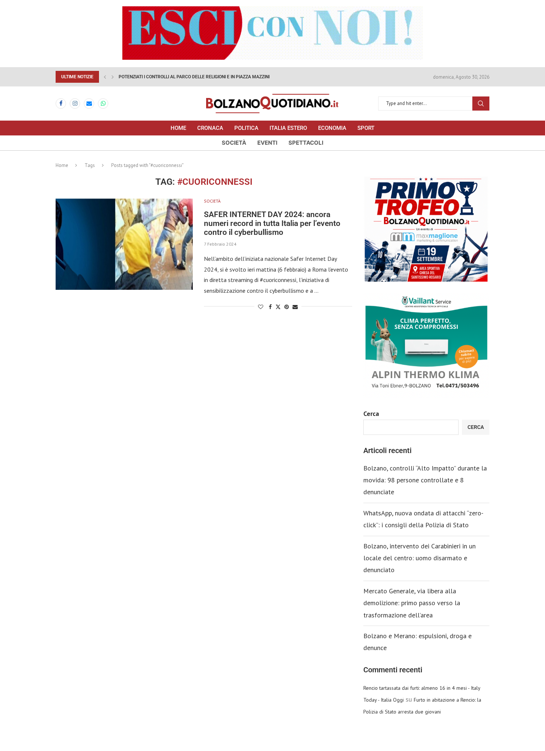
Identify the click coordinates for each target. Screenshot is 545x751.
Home (178, 128)
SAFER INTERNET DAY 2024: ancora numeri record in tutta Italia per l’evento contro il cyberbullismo (272, 223)
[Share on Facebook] (270, 307)
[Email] (89, 103)
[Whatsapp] (103, 103)
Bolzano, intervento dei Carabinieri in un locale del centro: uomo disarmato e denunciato (419, 558)
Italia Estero (288, 128)
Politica (246, 128)
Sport (365, 128)
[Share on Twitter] (278, 307)
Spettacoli (305, 142)
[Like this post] (260, 307)
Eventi (267, 142)
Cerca (371, 413)
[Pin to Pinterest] (286, 307)
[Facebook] (61, 103)
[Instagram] (75, 103)
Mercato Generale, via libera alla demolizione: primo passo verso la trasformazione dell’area (411, 603)
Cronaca (210, 128)
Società (234, 142)
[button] (105, 77)
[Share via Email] (295, 307)
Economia (332, 128)
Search (480, 103)
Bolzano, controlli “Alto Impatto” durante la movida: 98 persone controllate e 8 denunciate (425, 480)
